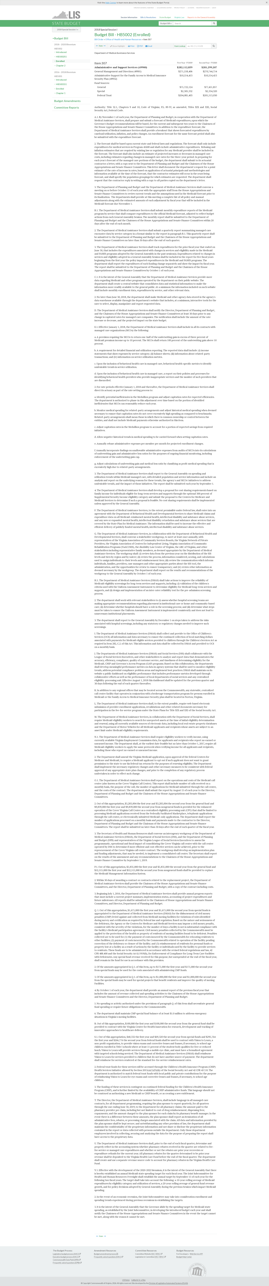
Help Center (110, 2)
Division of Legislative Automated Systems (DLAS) (168, 1283)
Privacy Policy (179, 8)
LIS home (191, 8)
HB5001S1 (61, 84)
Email (149, 46)
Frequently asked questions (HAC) (107, 1257)
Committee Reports (66, 107)
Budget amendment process (105, 1254)
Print (132, 46)
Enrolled (60, 61)
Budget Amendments (67, 101)
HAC (153, 1254)
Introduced (61, 52)
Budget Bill (165, 23)
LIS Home (126, 1280)
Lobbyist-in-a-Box (138, 1280)
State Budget (165, 17)
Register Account (203, 8)
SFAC (158, 1254)
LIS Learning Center (164, 8)
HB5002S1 (61, 56)
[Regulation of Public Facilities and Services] (104, 46)
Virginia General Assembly (144, 8)
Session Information (129, 17)
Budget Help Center (184, 1257)
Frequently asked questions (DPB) (66, 1263)
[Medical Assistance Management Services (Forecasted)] (97, 46)
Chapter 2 (60, 65)
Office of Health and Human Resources (123, 39)
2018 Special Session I (67, 29)
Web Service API (196, 1254)
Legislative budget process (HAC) (66, 1254)
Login (214, 8)
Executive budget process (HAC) (65, 1257)
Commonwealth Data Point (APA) (66, 1260)
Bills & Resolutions (148, 17)
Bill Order (99, 39)
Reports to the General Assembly (201, 17)
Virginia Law (179, 17)
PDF (141, 46)
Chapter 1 (60, 93)
